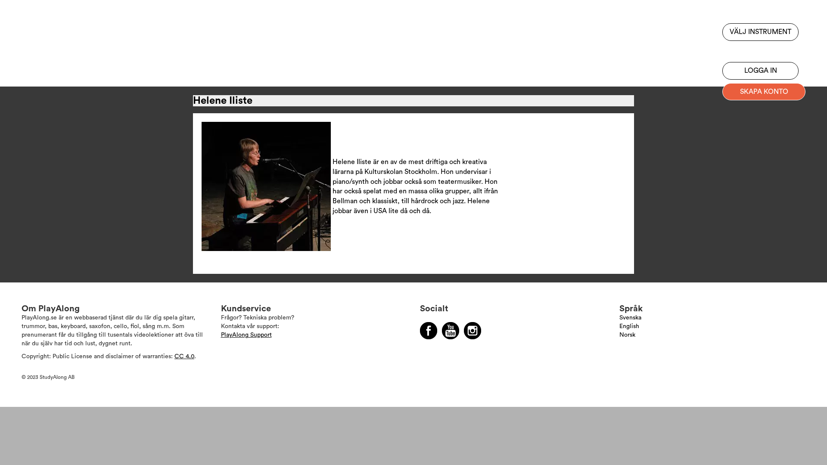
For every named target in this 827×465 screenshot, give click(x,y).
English (629, 326)
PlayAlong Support (246, 335)
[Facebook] (428, 330)
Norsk (627, 335)
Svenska (630, 318)
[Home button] (62, 31)
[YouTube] (450, 330)
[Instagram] (472, 330)
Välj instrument (760, 31)
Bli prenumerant (760, 49)
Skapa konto (764, 91)
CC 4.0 (184, 356)
